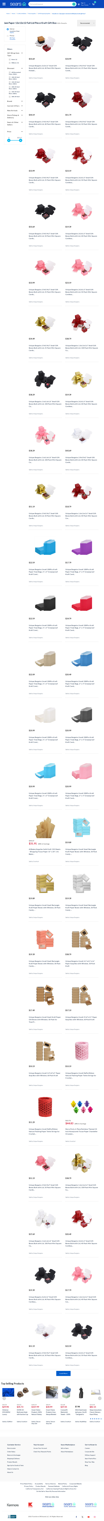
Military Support (90, 1455)
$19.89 (68, 842)
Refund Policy (62, 1484)
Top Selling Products (12, 1383)
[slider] (8, 140)
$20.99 (32, 730)
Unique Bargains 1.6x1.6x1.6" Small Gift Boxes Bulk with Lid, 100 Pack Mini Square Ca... (81, 347)
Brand (9, 101)
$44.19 (32, 115)
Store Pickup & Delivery (13, 116)
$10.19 (68, 1066)
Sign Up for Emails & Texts (15, 1465)
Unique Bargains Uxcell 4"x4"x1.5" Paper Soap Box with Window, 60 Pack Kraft (81, 1018)
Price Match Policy (26, 1484)
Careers (87, 1448)
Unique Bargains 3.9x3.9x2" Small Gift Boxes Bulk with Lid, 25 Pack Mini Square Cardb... (81, 68)
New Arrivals (12, 110)
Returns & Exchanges (13, 1455)
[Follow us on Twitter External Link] (82, 1517)
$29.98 (5, 1407)
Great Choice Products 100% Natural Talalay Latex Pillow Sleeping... (36, 1412)
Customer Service (14, 1445)
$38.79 (68, 339)
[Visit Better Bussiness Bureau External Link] (11, 1516)
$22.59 (32, 562)
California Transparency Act (34, 1489)
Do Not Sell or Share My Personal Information (50, 1491)
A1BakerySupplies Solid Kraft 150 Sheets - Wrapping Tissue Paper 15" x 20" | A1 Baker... (45, 851)
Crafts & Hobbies (21, 13)
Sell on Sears (65, 1448)
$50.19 (32, 1066)
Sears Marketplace (68, 1445)
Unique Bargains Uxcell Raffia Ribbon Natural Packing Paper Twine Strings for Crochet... (80, 1075)
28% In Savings (44, 844)
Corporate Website (75, 1484)
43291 (12, 32)
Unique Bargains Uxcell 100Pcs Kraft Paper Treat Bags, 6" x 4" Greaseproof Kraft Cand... (79, 571)
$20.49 (68, 674)
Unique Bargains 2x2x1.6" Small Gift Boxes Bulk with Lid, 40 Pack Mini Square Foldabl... (45, 68)
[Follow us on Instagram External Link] (95, 1517)
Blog (86, 1465)
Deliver (15, 30)
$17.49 (32, 1010)
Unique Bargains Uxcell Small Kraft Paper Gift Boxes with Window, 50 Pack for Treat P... (45, 1019)
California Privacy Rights (70, 1486)
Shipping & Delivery (13, 1458)
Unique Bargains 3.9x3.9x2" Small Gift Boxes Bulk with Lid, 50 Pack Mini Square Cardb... (81, 124)
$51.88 (63, 1405)
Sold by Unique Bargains (36, 78)
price (9, 131)
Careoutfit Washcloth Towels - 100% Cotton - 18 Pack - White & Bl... (66, 1412)
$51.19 (32, 507)
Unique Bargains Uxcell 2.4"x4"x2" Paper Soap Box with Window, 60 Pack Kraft (44, 1074)
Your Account (39, 1445)
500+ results (35, 23)
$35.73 (20, 1407)
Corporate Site (89, 1451)
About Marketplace (67, 1451)
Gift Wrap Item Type (13, 54)
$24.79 (68, 618)
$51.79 (68, 115)
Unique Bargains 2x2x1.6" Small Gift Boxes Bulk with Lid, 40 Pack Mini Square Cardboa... (81, 236)
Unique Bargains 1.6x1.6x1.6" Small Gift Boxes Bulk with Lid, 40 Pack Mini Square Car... (81, 515)
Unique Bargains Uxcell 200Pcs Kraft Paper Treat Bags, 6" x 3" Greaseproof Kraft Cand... (43, 571)
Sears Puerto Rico (90, 1458)
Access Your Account (40, 1448)
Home (8, 13)
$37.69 (32, 1234)
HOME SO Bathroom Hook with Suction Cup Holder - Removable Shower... (22, 1412)
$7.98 (77, 1407)
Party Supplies (32, 13)
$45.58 (4, 1405)
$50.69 (32, 59)
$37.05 (64, 1407)
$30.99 (49, 1407)
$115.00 (92, 1405)
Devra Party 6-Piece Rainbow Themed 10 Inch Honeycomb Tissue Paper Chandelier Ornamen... (81, 1131)
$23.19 (68, 171)
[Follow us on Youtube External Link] (89, 1517)
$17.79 (68, 562)
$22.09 (32, 674)
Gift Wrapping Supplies (44, 13)
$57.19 (68, 1010)
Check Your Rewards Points (42, 1451)
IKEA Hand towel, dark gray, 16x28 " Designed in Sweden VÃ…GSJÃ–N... (81, 1412)
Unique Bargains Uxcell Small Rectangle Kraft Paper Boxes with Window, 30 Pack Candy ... (81, 851)
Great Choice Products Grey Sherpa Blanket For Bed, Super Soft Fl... (51, 1412)
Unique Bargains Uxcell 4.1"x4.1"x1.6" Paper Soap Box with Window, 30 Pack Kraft (80, 963)
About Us (10, 1472)
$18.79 (68, 507)
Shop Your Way (89, 1462)
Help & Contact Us (13, 1469)
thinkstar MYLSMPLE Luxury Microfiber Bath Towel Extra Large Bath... (7, 1412)
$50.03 (19, 1405)
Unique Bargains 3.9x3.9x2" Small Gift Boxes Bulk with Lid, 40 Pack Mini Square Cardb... (45, 124)
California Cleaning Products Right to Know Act (61, 1489)
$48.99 (48, 1405)
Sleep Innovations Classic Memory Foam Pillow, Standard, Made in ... (96, 1412)
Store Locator (11, 1448)
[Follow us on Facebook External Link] (76, 1517)
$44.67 (31, 841)
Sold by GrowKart (34, 861)
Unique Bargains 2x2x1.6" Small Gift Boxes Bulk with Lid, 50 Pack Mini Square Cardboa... (81, 180)
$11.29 (32, 1122)
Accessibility (39, 1484)
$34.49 (32, 339)
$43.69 (68, 451)
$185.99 (34, 1405)
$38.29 (32, 395)
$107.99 (35, 1407)
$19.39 (68, 227)
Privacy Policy (28, 1486)
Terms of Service (50, 1484)
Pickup (12, 37)
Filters (9, 49)
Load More (63, 1373)
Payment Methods (54, 1486)
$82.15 (93, 1407)
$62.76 (68, 1120)
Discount (10, 68)
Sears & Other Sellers (13, 123)
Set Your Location (12, 38)
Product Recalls (12, 1462)
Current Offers (13, 106)
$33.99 (68, 59)
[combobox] (52, 4)
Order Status (11, 1451)
